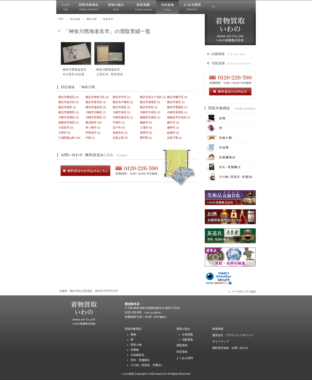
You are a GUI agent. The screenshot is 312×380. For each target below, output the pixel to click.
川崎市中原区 (148, 112)
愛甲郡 (144, 137)
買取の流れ (116, 7)
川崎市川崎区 (94, 112)
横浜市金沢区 (66, 102)
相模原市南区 (66, 122)
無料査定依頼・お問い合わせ (230, 347)
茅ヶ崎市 (91, 127)
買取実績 (142, 7)
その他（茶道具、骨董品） (147, 365)
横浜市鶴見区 (66, 97)
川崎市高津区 (175, 112)
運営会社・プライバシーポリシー (233, 335)
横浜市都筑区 (66, 112)
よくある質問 (192, 7)
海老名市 (118, 132)
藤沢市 (171, 122)
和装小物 (230, 137)
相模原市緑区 (148, 117)
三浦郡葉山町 (66, 137)
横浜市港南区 (148, 102)
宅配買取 (187, 339)
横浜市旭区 (174, 102)
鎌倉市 (144, 122)
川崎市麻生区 (121, 117)
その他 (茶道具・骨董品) (230, 177)
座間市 (144, 132)
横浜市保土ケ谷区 (151, 97)
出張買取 (187, 334)
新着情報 (217, 328)
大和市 (62, 132)
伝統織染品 (230, 157)
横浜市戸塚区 (121, 102)
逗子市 (117, 127)
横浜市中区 (119, 97)
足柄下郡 (172, 137)
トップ (65, 7)
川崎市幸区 (119, 112)
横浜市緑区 (65, 107)
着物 (230, 118)
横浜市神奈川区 (95, 97)
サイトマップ (220, 341)
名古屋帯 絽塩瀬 (73, 74)
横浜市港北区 (94, 102)
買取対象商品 (88, 7)
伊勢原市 (91, 132)
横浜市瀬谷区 (94, 107)
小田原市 (63, 127)
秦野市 (171, 127)
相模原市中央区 (176, 117)
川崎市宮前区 (94, 117)
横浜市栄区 (119, 107)
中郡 (88, 137)
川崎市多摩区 (66, 117)
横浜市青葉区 (175, 107)
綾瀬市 (171, 132)
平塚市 (117, 122)
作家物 (230, 147)
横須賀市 (91, 122)
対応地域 (167, 7)
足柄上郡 (118, 137)
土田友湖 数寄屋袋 (109, 74)
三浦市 (144, 127)
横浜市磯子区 (175, 97)
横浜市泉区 (147, 107)
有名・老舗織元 (230, 167)
